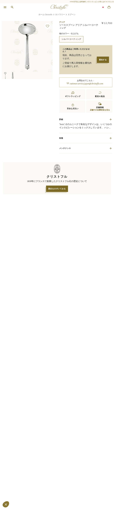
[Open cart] (109, 7)
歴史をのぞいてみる (57, 189)
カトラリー (60, 14)
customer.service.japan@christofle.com (86, 83)
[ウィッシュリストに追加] (47, 26)
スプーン (71, 14)
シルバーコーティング (71, 39)
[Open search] (12, 7)
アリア (62, 22)
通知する (103, 60)
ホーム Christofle (45, 14)
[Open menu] (5, 7)
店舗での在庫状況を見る (100, 110)
